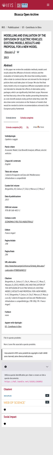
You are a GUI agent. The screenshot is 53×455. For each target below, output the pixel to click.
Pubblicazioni (13, 27)
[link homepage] (8, 5)
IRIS (3, 27)
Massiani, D (9, 52)
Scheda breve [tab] (11, 117)
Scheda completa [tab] (26, 117)
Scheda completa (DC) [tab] (14, 127)
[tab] (27, 127)
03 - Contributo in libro (31, 27)
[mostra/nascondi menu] (48, 5)
